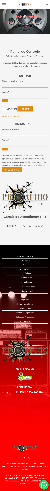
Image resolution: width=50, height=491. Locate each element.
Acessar (25, 109)
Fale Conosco (25, 261)
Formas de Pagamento (25, 312)
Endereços (28, 282)
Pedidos (28, 273)
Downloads (27, 277)
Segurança (25, 299)
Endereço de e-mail (11, 129)
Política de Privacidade (25, 317)
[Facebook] (24, 458)
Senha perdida (27, 291)
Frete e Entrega (25, 308)
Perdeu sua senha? (10, 116)
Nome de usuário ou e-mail (14, 81)
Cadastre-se (12, 170)
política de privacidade (34, 165)
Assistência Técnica (25, 256)
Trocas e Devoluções (25, 304)
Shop (25, 265)
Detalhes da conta (28, 286)
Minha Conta (25, 269)
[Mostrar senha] (5, 100)
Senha (5, 92)
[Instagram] (28, 458)
